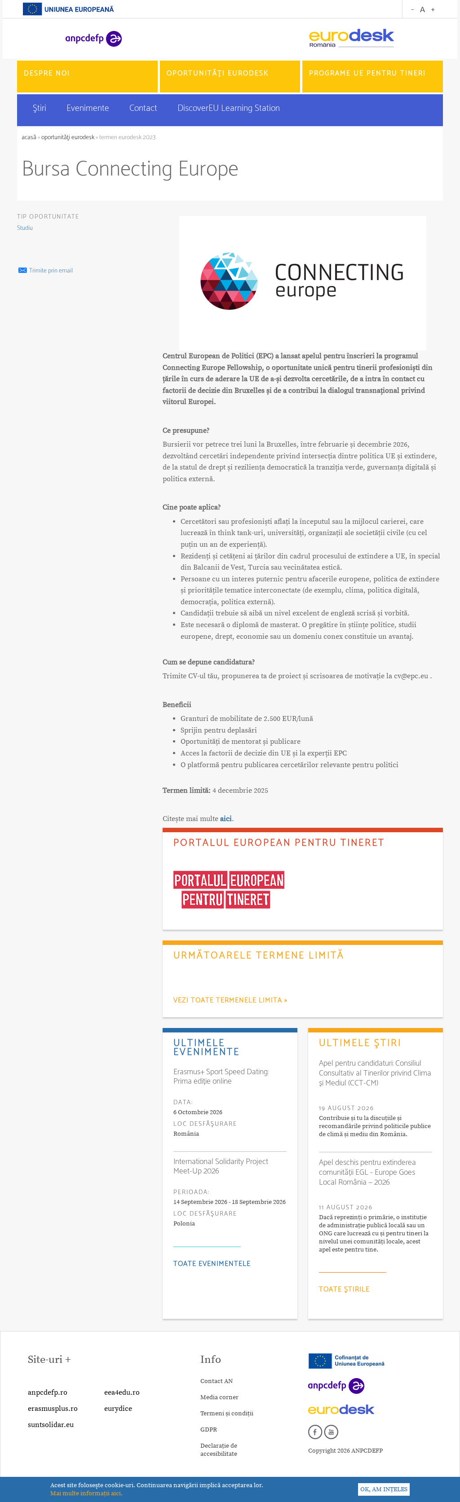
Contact (144, 108)
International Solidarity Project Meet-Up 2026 (220, 1166)
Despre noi (47, 73)
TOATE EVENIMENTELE (212, 1264)
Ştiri (41, 108)
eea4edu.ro (122, 1392)
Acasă (30, 137)
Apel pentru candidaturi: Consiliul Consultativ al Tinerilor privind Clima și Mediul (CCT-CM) (375, 1073)
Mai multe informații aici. (86, 1493)
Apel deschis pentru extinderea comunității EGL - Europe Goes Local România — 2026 (367, 1172)
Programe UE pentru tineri (367, 73)
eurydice (118, 1408)
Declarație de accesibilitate (218, 1450)
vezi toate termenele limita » (230, 1000)
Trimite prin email (50, 271)
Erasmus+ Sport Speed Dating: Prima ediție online (221, 1077)
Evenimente (88, 108)
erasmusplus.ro (53, 1408)
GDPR (208, 1430)
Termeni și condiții (226, 1414)
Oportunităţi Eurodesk (218, 73)
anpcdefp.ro (47, 1392)
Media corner (219, 1397)
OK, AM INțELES (383, 1489)
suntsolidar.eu (51, 1424)
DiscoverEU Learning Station (228, 108)
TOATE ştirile (344, 1289)
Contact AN (216, 1381)
